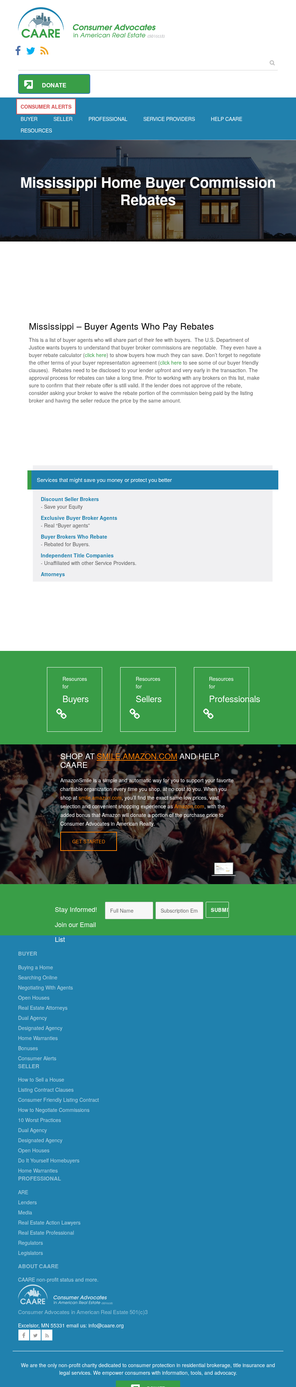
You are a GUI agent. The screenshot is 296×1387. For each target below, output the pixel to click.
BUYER (29, 118)
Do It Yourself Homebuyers (48, 1160)
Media (25, 1212)
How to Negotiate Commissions (54, 1109)
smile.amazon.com (100, 797)
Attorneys (53, 574)
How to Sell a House (41, 1079)
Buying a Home (35, 967)
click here (95, 354)
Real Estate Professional (46, 1232)
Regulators (30, 1242)
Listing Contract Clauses (46, 1089)
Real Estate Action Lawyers (49, 1222)
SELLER (63, 118)
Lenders (27, 1202)
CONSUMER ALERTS (46, 106)
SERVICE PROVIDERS (169, 118)
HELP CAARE (226, 118)
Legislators (30, 1252)
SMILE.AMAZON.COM (137, 755)
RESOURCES (36, 130)
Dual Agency (32, 1017)
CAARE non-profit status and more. (59, 1279)
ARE (23, 1192)
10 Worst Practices (39, 1119)
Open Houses (33, 997)
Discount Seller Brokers (70, 499)
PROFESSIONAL (107, 118)
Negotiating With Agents (45, 987)
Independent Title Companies (77, 555)
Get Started (88, 841)
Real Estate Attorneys (43, 1007)
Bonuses (28, 1048)
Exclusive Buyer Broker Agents (79, 517)
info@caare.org (106, 1325)
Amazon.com (189, 806)
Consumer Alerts (37, 1058)
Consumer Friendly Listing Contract (58, 1099)
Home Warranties (38, 1038)
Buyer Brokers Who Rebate (74, 536)
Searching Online (37, 977)
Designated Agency (40, 1027)
